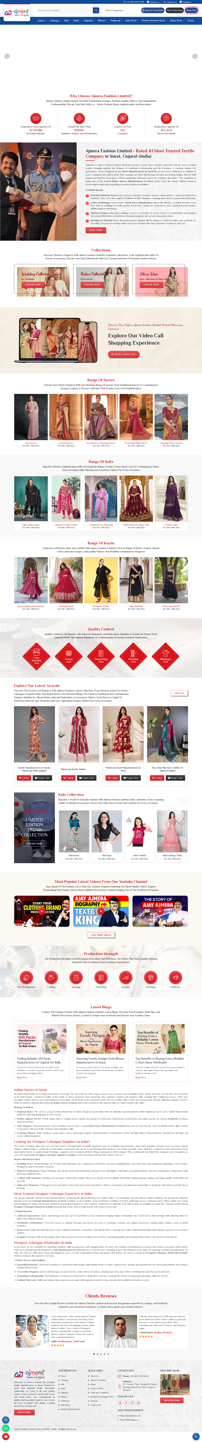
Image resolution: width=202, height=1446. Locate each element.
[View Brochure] (175, 1384)
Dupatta (88, 20)
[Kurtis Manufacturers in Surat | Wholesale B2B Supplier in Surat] (34, 734)
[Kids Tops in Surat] (107, 831)
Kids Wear (130, 20)
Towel (190, 20)
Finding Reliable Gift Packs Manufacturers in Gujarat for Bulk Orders (38, 1060)
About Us (154, 2)
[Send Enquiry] (5, 1436)
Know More (95, 230)
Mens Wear (176, 20)
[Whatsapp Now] (5, 1428)
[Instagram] (132, 1402)
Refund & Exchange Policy (102, 1397)
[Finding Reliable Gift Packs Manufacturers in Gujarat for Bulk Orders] (42, 1039)
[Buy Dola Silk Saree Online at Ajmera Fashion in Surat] (167, 734)
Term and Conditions (100, 1392)
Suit (66, 20)
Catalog (25, 778)
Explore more (33, 284)
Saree (41, 20)
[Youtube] (120, 1402)
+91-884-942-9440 (135, 2)
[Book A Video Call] (5, 1420)
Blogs (93, 1384)
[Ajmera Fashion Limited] (16, 13)
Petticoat (115, 20)
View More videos (101, 935)
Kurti (76, 20)
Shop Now (191, 10)
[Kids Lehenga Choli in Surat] (172, 831)
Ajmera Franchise (153, 10)
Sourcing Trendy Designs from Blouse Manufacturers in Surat (100, 1060)
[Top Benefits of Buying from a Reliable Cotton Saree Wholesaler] (160, 1039)
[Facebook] (126, 1402)
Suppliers (187, 2)
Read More (22, 1077)
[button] (94, 1354)
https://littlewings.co (129, 1420)
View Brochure (172, 1400)
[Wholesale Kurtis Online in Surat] (78, 734)
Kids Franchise (175, 10)
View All (179, 693)
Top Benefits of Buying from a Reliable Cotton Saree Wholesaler (159, 1060)
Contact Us (172, 2)
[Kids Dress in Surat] (74, 831)
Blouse (101, 20)
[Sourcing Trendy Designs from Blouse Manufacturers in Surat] (101, 1039)
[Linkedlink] (138, 1402)
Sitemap (94, 1401)
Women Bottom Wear (153, 20)
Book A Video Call (125, 354)
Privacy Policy (97, 1388)
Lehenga (54, 20)
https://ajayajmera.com (130, 1415)
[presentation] (181, 801)
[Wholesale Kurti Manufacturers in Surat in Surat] (123, 734)
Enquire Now (43, 778)
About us (94, 1376)
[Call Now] (196, 1436)
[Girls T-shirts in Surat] (139, 831)
